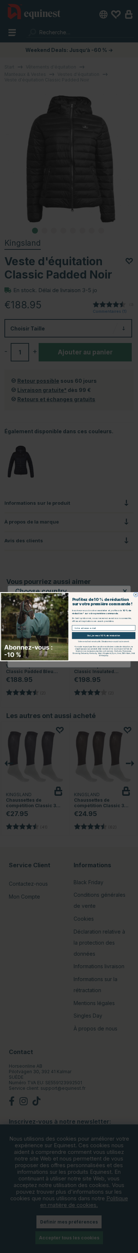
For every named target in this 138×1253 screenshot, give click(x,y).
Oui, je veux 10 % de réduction (103, 635)
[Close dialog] (135, 594)
